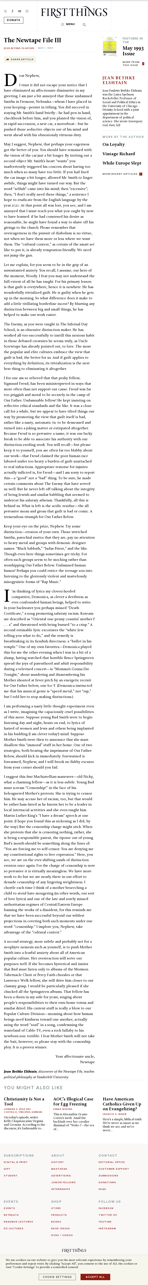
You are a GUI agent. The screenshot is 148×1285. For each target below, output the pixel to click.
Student (11, 1175)
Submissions (108, 1175)
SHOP (56, 1201)
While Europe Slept (122, 163)
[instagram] (27, 11)
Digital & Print (16, 1162)
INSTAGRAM (107, 1228)
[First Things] (74, 12)
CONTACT (108, 1155)
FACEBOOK (106, 1208)
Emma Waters (62, 1109)
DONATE (13, 20)
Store (56, 1208)
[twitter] (5, 11)
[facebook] (12, 11)
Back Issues (60, 1228)
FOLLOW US (110, 1201)
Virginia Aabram (30, 1111)
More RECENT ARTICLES (120, 174)
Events (9, 1208)
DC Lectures (14, 1228)
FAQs (102, 1189)
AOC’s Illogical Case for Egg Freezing (73, 1101)
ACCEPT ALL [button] (95, 1277)
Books (56, 1222)
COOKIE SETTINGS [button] (57, 1277)
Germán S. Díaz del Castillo (17, 1110)
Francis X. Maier (115, 1114)
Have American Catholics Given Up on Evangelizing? (122, 1103)
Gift (7, 1169)
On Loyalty (114, 144)
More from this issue (131, 63)
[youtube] (19, 11)
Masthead (59, 1169)
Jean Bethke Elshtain (19, 48)
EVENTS (11, 1201)
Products (59, 1215)
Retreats (11, 1215)
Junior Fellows (63, 1182)
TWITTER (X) (108, 1215)
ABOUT (58, 1155)
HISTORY (57, 1162)
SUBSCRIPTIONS (19, 1155)
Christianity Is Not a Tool (24, 1101)
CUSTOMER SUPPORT (114, 1169)
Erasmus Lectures (18, 1222)
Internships (60, 1189)
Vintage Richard (119, 153)
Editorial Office (112, 1162)
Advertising (61, 1175)
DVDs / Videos (62, 1235)
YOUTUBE (105, 1222)
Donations (107, 1182)
